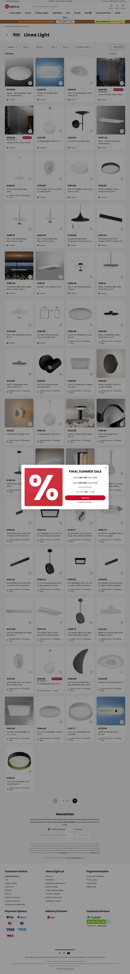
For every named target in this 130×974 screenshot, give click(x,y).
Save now (85, 498)
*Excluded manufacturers (85, 502)
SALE (85, 492)
